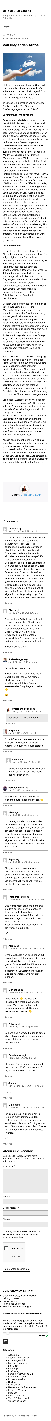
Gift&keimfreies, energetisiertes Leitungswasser (19, 1297)
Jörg (11, 730)
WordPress (20, 1416)
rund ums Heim (16, 1395)
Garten (12, 1382)
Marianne (34, 1416)
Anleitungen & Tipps (19, 1360)
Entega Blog (41, 254)
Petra (11, 1024)
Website (6, 1219)
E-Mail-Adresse (11, 1208)
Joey (11, 1083)
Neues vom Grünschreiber (22, 1387)
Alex (10, 945)
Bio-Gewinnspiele (17, 1363)
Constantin (14, 1055)
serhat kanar (15, 787)
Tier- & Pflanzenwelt (19, 1398)
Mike (11, 1104)
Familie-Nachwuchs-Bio (20, 1373)
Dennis (12, 528)
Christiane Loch (31, 494)
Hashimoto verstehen (14, 1303)
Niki (10, 812)
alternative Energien (19, 1357)
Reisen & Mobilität (21, 38)
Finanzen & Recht (17, 1376)
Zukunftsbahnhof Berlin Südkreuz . (26, 462)
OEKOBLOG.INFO (17, 11)
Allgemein (7, 38)
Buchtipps (13, 1368)
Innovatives (14, 1384)
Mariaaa (12, 989)
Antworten (7, 603)
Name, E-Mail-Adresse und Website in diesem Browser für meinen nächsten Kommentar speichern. (22, 1234)
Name (6, 1196)
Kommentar (9, 1166)
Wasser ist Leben (17, 1400)
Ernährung (13, 1371)
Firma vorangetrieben (32, 394)
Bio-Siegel (13, 1365)
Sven (15, 759)
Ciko (10, 610)
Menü (7, 26)
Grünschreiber (10, 1301)
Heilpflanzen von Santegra (17, 1306)
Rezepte (12, 1392)
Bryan (11, 859)
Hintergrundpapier (12, 173)
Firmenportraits (16, 1379)
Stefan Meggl (15, 659)
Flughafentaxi (16, 896)
